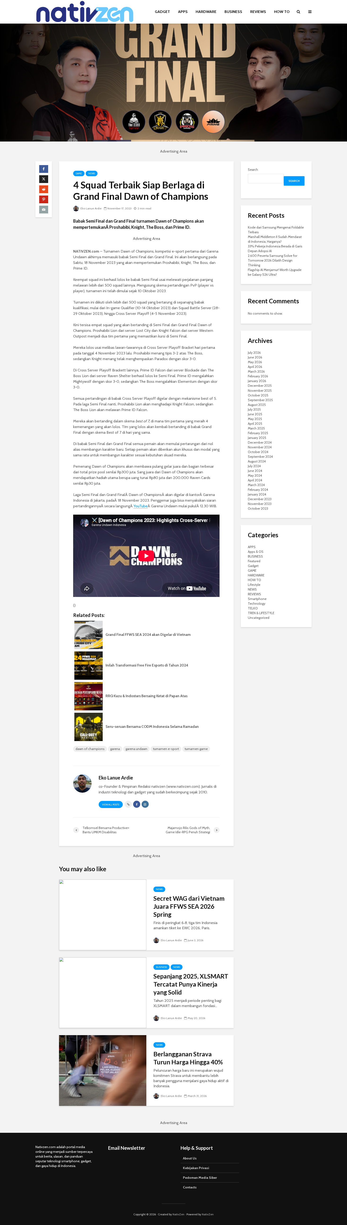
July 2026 (254, 352)
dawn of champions (90, 749)
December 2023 (259, 499)
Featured (254, 561)
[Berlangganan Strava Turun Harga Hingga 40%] (102, 1070)
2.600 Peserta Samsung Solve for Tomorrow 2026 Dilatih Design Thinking (272, 260)
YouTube (141, 506)
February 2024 (258, 490)
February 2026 (258, 376)
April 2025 (255, 423)
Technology (256, 603)
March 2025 (256, 428)
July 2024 (254, 466)
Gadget (253, 566)
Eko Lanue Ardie (91, 208)
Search (253, 169)
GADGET (162, 11)
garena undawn (136, 749)
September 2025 (260, 400)
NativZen (178, 1214)
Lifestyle (254, 585)
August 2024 (257, 461)
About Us (190, 1158)
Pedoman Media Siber (200, 1177)
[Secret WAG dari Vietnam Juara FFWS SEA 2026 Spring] (102, 914)
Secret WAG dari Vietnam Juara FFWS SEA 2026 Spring (188, 906)
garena (115, 749)
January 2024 (257, 494)
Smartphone (257, 599)
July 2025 (254, 409)
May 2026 (255, 362)
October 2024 (258, 452)
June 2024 (255, 471)
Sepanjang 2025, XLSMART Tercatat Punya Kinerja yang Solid (190, 984)
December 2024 (260, 442)
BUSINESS (233, 11)
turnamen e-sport (166, 749)
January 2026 (257, 381)
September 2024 (260, 456)
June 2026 (255, 357)
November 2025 (260, 390)
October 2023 (258, 508)
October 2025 (258, 395)
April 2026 (255, 367)
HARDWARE (206, 11)
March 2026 (256, 371)
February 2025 (258, 433)
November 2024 (260, 447)
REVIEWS (258, 11)
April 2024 (255, 480)
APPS (183, 11)
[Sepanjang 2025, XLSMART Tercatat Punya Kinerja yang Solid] (102, 992)
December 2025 (260, 385)
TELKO (253, 608)
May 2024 (255, 475)
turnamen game (196, 749)
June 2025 (255, 414)
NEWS (91, 173)
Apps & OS (255, 552)
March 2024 (256, 485)
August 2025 (257, 405)
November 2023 (259, 504)
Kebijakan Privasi (196, 1168)
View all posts (110, 804)
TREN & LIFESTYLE (261, 613)
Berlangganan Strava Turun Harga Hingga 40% (188, 1058)
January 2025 (257, 438)
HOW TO (282, 11)
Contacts (190, 1187)
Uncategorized (258, 618)
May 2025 (255, 419)
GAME (79, 173)
